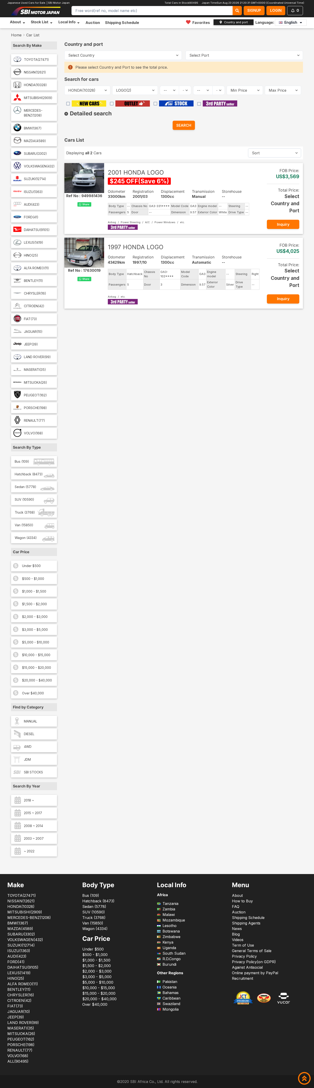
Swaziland (171, 1003)
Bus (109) (22, 461)
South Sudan (174, 953)
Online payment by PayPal (255, 973)
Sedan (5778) (25, 487)
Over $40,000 (33, 693)
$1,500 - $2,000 (34, 604)
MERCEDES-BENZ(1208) (33, 112)
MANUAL (30, 721)
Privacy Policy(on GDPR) (254, 961)
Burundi (169, 964)
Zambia (169, 909)
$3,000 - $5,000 (35, 630)
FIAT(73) (30, 319)
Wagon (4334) (26, 538)
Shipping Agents (246, 923)
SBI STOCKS (33, 772)
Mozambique (174, 920)
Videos (237, 939)
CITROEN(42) (34, 306)
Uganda (169, 947)
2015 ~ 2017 (33, 813)
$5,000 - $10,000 (35, 642)
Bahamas (171, 992)
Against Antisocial (247, 967)
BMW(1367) (33, 128)
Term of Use (243, 945)
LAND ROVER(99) (37, 357)
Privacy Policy (244, 956)
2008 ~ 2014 (33, 826)
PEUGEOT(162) (35, 395)
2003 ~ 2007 (34, 838)
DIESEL (29, 734)
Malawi (169, 914)
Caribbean (171, 998)
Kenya (168, 942)
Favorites (201, 22)
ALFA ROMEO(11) (36, 268)
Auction (93, 22)
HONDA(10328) (35, 85)
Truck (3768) (25, 512)
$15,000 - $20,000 (36, 668)
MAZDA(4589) (35, 141)
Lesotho (170, 925)
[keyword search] (237, 10)
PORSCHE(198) (35, 408)
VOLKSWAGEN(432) (39, 166)
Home (16, 35)
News (237, 928)
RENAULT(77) (34, 420)
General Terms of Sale (251, 950)
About (237, 895)
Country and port (236, 22)
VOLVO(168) (33, 433)
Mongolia (171, 1009)
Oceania (170, 987)
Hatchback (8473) (29, 474)
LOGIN (276, 10)
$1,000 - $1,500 (34, 591)
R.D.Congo (172, 958)
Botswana (171, 931)
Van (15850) (24, 525)
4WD (27, 747)
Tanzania (170, 903)
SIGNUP (254, 10)
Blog (236, 934)
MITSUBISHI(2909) (38, 98)
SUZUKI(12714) (35, 179)
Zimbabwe (171, 936)
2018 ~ (29, 800)
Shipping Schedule (122, 22)
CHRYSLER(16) (35, 293)
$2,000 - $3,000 (35, 617)
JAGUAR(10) (33, 331)
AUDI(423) (32, 204)
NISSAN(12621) (35, 72)
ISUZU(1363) (33, 192)
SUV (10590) (24, 499)
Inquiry (283, 224)
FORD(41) (31, 217)
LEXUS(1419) (33, 242)
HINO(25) (31, 255)
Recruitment (242, 978)
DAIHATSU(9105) (37, 230)
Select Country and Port (285, 203)
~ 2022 (29, 851)
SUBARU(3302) (35, 153)
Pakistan (170, 981)
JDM (27, 759)
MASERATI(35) (35, 369)
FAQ (235, 906)
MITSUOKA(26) (35, 382)
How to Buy (242, 901)
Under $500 (31, 566)
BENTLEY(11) (33, 281)
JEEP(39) (31, 344)
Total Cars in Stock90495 (181, 3)
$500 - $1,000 (33, 579)
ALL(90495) (18, 1061)
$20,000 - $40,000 (37, 680)
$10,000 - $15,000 (36, 655)
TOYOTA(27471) (36, 59)
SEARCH (183, 125)
